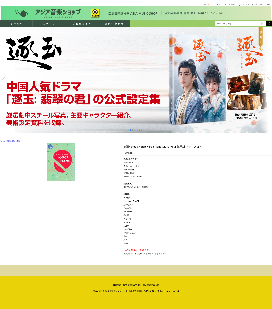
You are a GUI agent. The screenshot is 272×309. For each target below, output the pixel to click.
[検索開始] (269, 23)
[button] (128, 130)
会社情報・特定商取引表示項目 (127, 285)
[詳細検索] (263, 23)
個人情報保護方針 (151, 285)
